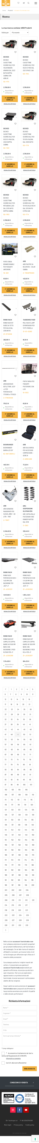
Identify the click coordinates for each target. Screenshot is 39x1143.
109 (26, 795)
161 (6, 850)
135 (32, 820)
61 (30, 744)
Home (4, 10)
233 (27, 925)
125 (33, 810)
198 (19, 885)
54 (18, 739)
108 (19, 795)
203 (20, 890)
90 (24, 774)
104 (19, 790)
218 (6, 910)
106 (6, 795)
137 (12, 825)
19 (17, 704)
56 (31, 739)
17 (5, 704)
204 (27, 890)
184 (26, 870)
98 (11, 785)
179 (26, 865)
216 (19, 905)
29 (18, 714)
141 (6, 830)
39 (18, 724)
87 (5, 774)
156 (6, 845)
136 (6, 825)
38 (11, 724)
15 (23, 699)
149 (26, 835)
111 (5, 800)
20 (23, 704)
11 (32, 694)
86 (31, 769)
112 (12, 800)
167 (13, 855)
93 (11, 780)
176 (6, 865)
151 (6, 840)
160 (33, 845)
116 (6, 805)
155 (33, 840)
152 (12, 840)
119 (25, 805)
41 (30, 724)
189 (26, 875)
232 (20, 925)
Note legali (7, 1125)
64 (18, 749)
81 (30, 764)
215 (13, 905)
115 (31, 800)
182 (12, 870)
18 (11, 704)
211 (20, 900)
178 (19, 865)
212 (26, 900)
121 (6, 810)
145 (33, 830)
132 (12, 820)
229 (27, 920)
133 (19, 820)
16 (29, 699)
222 (6, 915)
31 (30, 714)
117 (12, 805)
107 (13, 795)
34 (18, 719)
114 (25, 800)
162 (12, 850)
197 (12, 885)
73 (11, 759)
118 (19, 805)
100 (24, 785)
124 (26, 810)
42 (5, 729)
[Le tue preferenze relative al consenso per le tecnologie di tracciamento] (35, 1139)
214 (6, 905)
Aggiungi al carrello (10, 99)
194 (25, 880)
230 (6, 925)
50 (24, 734)
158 (19, 845)
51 (30, 734)
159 (26, 845)
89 (18, 774)
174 (25, 860)
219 (13, 910)
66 (31, 749)
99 (18, 785)
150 (33, 835)
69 (18, 754)
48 (12, 734)
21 (29, 704)
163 (19, 850)
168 (19, 855)
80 (24, 764)
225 (27, 915)
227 (13, 920)
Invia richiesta (29, 1069)
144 (26, 830)
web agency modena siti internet (20, 1133)
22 (5, 709)
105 (26, 790)
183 (19, 870)
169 (26, 855)
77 (5, 764)
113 (18, 800)
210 (13, 900)
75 (24, 759)
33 (11, 719)
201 (6, 890)
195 (32, 880)
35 (24, 719)
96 (30, 780)
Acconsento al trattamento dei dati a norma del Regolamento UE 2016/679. (17, 1055)
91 (30, 774)
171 (6, 860)
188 (19, 875)
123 (19, 810)
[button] (16, 45)
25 (24, 709)
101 (31, 785)
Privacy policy (18, 1124)
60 (24, 744)
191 (6, 880)
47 (5, 734)
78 (11, 764)
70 (24, 754)
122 (12, 810)
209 (6, 900)
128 (19, 815)
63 (12, 749)
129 (26, 815)
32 (5, 719)
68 (12, 754)
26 (31, 709)
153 (19, 840)
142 (12, 830)
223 (13, 915)
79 (18, 764)
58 (12, 744)
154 (26, 840)
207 (20, 895)
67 (5, 754)
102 (6, 790)
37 (5, 724)
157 (13, 845)
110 (33, 795)
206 (13, 895)
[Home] (6, 3)
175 (32, 860)
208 (27, 895)
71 (30, 754)
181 (6, 870)
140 (33, 825)
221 (26, 910)
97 (5, 785)
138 (19, 825)
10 (27, 694)
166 (6, 855)
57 (5, 744)
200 (33, 885)
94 (18, 780)
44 (18, 729)
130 (33, 815)
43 (12, 729)
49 (18, 734)
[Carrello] (24, 3)
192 (12, 880)
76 (30, 759)
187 (13, 875)
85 (24, 769)
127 (13, 815)
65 (24, 749)
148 (19, 835)
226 (6, 920)
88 (12, 774)
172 (12, 860)
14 (17, 699)
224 (20, 915)
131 (6, 820)
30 (24, 714)
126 (6, 815)
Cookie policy (29, 1124)
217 (26, 905)
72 (5, 759)
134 (25, 820)
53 (12, 739)
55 (24, 739)
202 (13, 890)
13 (11, 699)
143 (19, 830)
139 (26, 825)
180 (33, 865)
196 (6, 885)
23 (12, 709)
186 (6, 875)
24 (18, 709)
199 (26, 885)
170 (33, 855)
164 (26, 850)
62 (5, 749)
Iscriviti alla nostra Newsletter (16, 1063)
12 (5, 699)
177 (12, 865)
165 (33, 850)
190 (33, 875)
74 (18, 759)
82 (5, 769)
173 (19, 860)
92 (5, 780)
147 (13, 835)
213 (33, 900)
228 (20, 920)
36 (30, 719)
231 (13, 925)
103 (13, 790)
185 (33, 870)
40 (24, 724)
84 (18, 769)
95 (24, 780)
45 (24, 729)
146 (6, 835)
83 (12, 769)
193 (19, 880)
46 (31, 729)
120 (32, 805)
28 (12, 714)
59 (18, 744)
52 (5, 739)
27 (5, 714)
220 (19, 910)
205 (6, 895)
